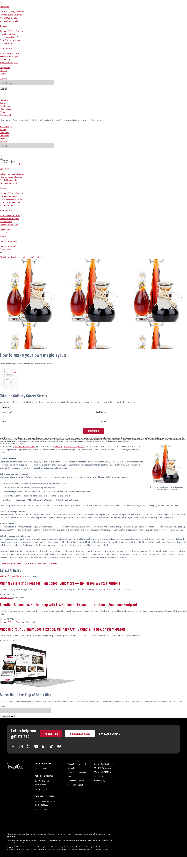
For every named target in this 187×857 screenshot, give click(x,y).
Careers (3, 26)
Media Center (73, 777)
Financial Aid (5, 109)
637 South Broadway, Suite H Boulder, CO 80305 (45, 804)
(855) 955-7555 (7, 141)
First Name (7, 412)
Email (4, 421)
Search (4, 88)
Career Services (6, 115)
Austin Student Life (8, 18)
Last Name (101, 412)
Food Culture (6, 48)
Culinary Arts (6, 59)
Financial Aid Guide (80, 733)
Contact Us (72, 768)
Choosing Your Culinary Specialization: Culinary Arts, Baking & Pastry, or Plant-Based (62, 629)
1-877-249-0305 (41, 810)
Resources (96, 120)
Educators (4, 135)
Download (5, 407)
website (98, 441)
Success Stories (6, 43)
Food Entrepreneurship (10, 40)
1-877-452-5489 (41, 769)
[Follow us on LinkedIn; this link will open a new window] (44, 746)
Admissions (5, 106)
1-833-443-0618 (41, 789)
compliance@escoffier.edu (120, 441)
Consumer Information (76, 785)
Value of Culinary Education (12, 11)
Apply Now (5, 249)
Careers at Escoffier (76, 781)
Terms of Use (99, 777)
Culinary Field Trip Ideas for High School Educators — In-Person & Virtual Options (60, 583)
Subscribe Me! (7, 716)
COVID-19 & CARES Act (103, 773)
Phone (104, 421)
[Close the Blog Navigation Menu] (1, 2)
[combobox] (97, 421)
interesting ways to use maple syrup (69, 446)
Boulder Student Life (9, 21)
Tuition (3, 103)
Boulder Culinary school (25, 446)
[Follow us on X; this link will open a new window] (28, 746)
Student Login (6, 126)
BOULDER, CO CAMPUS (45, 796)
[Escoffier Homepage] (8, 163)
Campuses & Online (21, 120)
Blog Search (5, 67)
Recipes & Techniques (9, 56)
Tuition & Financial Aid (43, 120)
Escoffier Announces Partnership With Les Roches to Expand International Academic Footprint (68, 605)
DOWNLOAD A (109, 734)
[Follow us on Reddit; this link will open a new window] (59, 746)
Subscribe (4, 78)
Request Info (51, 733)
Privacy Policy (99, 781)
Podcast (3, 70)
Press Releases (6, 597)
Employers (4, 132)
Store (2, 138)
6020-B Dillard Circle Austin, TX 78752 (43, 783)
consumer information (87, 840)
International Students (77, 773)
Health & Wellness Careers (11, 37)
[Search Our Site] (1, 155)
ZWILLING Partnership (102, 768)
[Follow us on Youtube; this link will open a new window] (36, 746)
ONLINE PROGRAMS (44, 763)
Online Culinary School (77, 764)
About (3, 112)
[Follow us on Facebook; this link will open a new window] (13, 746)
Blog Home (5, 257)
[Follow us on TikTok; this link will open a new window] (51, 746)
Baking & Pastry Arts (9, 62)
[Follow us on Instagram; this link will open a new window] (21, 746)
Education (4, 6)
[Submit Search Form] (1, 152)
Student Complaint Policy (104, 764)
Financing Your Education (11, 14)
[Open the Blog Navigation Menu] (1, 252)
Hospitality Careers (8, 34)
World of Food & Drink (10, 53)
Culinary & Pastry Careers (11, 31)
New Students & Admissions (68, 120)
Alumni (3, 129)
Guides (3, 73)
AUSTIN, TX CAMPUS (44, 776)
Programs (4, 100)
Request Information (9, 241)
